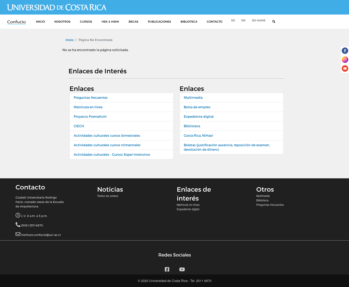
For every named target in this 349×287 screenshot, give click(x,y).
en (243, 20)
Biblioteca (192, 126)
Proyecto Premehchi (90, 116)
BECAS (133, 21)
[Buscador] (276, 22)
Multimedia (193, 97)
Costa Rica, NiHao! (198, 135)
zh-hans (258, 20)
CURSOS (86, 21)
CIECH (79, 126)
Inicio (70, 40)
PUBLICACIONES (159, 21)
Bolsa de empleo (197, 107)
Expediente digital (199, 116)
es (233, 20)
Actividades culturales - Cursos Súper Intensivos (112, 154)
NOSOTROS (62, 21)
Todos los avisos (107, 196)
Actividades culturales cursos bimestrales (107, 135)
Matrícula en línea (88, 107)
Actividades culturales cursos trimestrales (107, 145)
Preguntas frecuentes (91, 97)
